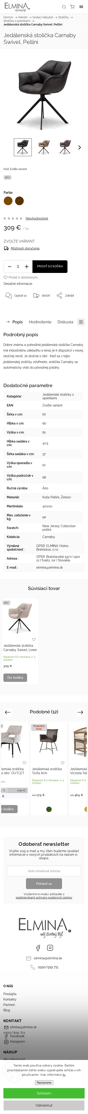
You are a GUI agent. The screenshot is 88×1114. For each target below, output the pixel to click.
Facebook (38, 947)
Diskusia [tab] (65, 322)
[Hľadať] (64, 6)
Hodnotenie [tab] (40, 322)
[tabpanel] (20, 641)
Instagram (50, 947)
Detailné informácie (18, 284)
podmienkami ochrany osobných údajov (44, 897)
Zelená (49, 809)
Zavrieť (73, 307)
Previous (8, 712)
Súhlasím (44, 1093)
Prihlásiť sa (44, 883)
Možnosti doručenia (25, 248)
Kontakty (9, 999)
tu (64, 1074)
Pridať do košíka (50, 266)
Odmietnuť (44, 1105)
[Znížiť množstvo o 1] (9, 267)
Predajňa (9, 994)
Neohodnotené (37, 218)
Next (81, 712)
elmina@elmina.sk (48, 958)
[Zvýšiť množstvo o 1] (26, 267)
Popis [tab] (17, 322)
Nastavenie (44, 1082)
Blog (6, 1010)
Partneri (9, 1005)
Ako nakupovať (14, 1059)
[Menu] (81, 6)
